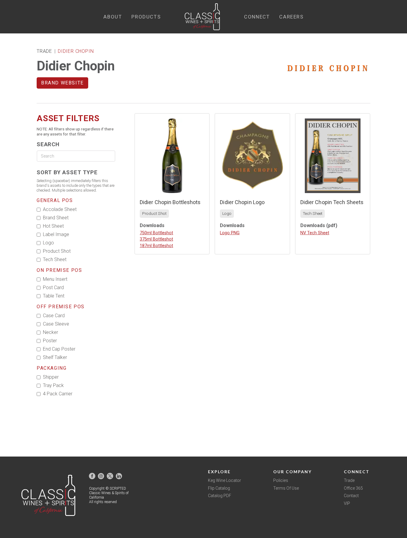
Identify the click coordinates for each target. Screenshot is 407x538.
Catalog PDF (219, 495)
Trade (349, 480)
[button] (112, 16)
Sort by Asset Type (67, 172)
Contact (351, 495)
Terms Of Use (286, 488)
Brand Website (62, 83)
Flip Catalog (219, 488)
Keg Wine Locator (224, 480)
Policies (280, 480)
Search (48, 144)
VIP (347, 503)
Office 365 (353, 488)
